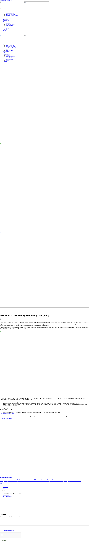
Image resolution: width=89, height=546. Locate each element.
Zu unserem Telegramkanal (6, 418)
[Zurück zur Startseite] (24, 7)
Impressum (5, 485)
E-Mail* (1, 523)
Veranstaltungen (6, 21)
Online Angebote (9, 26)
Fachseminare (6, 20)
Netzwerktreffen (9, 25)
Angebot (5, 29)
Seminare (8, 23)
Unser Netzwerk (9, 18)
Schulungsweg (6, 19)
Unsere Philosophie (10, 13)
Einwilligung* (3, 528)
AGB (4, 488)
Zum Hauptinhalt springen (6, 0)
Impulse (4, 30)
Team (7, 16)
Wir (3, 11)
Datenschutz (5, 487)
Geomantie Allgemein (10, 14)
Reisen (7, 28)
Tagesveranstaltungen (10, 24)
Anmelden (4, 540)
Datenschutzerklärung (9, 530)
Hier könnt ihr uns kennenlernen (7, 413)
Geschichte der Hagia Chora (12, 15)
